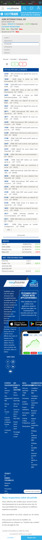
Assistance (25, 398)
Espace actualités (25, 403)
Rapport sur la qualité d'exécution (34, 422)
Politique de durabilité (34, 446)
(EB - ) (8, 230)
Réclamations (25, 426)
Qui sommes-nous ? (7, 391)
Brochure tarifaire (34, 412)
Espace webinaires (25, 408)
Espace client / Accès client (15, 425)
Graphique (8, 41)
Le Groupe (7, 411)
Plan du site (7, 405)
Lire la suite (21, 235)
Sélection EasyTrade (16, 399)
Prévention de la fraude (8, 491)
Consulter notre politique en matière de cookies (15, 531)
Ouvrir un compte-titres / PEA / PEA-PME (16, 414)
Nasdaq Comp (6, 249)
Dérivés (6, 53)
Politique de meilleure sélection (34, 434)
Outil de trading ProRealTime (25, 421)
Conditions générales (34, 389)
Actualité (7, 44)
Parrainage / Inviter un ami (16, 434)
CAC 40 (4, 244)
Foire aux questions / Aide (25, 391)
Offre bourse (15, 394)
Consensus (8, 47)
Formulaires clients (25, 414)
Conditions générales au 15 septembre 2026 (34, 401)
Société (6, 50)
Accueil (5, 59)
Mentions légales (7, 484)
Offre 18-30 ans (16, 405)
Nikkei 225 (5, 252)
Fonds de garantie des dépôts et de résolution (34, 459)
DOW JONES (6, 247)
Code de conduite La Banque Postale (8, 421)
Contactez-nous (8, 431)
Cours (6, 38)
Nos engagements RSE (8, 398)
